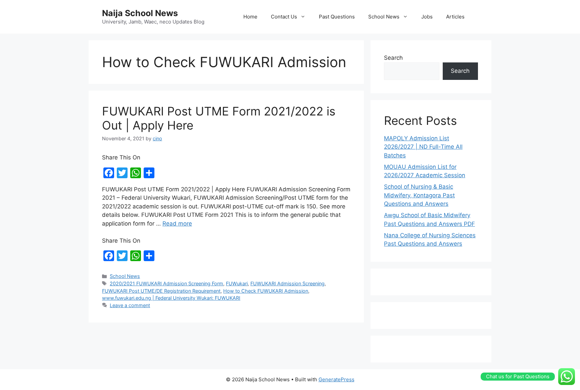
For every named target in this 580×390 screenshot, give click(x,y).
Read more (177, 223)
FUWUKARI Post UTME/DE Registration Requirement (161, 291)
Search (393, 57)
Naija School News (140, 13)
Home (250, 16)
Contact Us (284, 16)
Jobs (427, 16)
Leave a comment (130, 305)
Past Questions (337, 16)
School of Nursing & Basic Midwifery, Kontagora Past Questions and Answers (419, 195)
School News (383, 16)
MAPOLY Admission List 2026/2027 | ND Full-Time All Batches (423, 147)
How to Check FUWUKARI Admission (265, 291)
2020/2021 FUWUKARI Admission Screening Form (166, 283)
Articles (455, 16)
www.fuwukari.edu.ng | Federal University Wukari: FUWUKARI (171, 298)
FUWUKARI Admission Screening (287, 283)
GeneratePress (336, 379)
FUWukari (237, 283)
